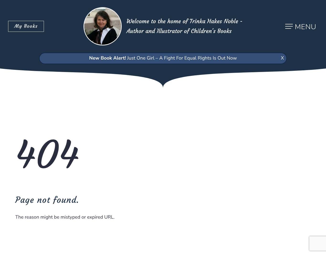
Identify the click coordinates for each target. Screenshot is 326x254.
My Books (26, 26)
